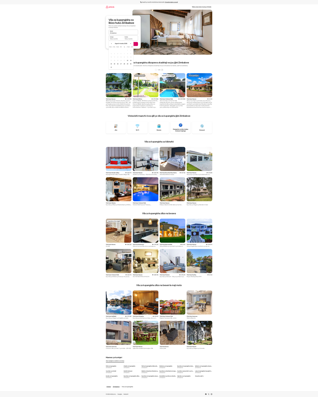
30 (130, 64)
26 (117, 64)
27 (121, 64)
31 (111, 67)
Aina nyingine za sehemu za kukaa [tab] (115, 361)
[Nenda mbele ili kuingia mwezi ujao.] (130, 43)
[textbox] (116, 39)
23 (130, 60)
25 (114, 64)
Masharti (126, 394)
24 (111, 64)
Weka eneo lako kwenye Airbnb (201, 7)
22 (127, 60)
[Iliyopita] (156, 70)
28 (124, 64)
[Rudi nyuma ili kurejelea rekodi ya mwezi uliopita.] (111, 43)
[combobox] (123, 33)
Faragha (120, 394)
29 (127, 64)
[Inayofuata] (162, 70)
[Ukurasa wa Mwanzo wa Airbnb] (110, 7)
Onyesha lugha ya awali (171, 2)
